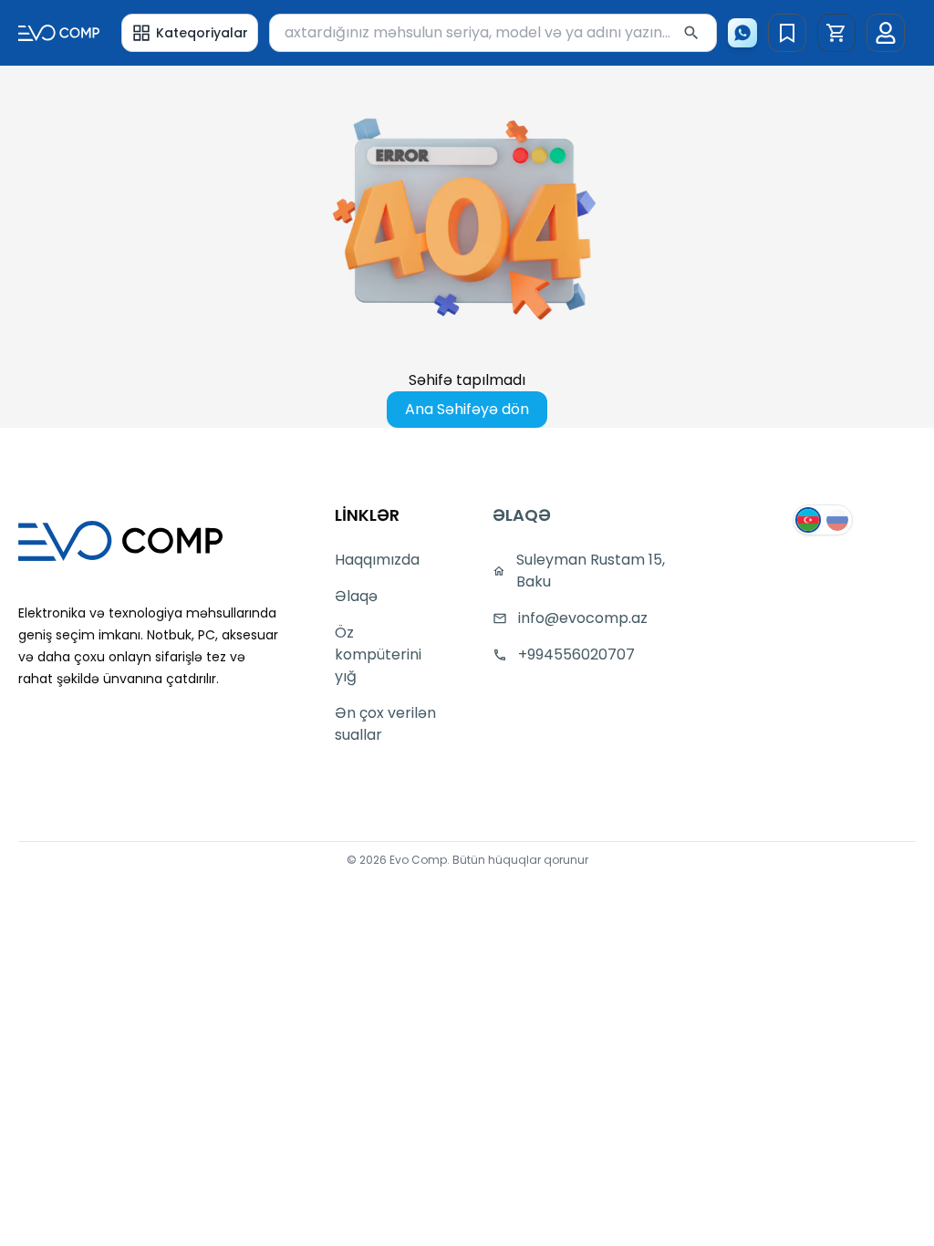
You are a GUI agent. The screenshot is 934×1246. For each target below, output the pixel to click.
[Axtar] (691, 32)
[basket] (836, 33)
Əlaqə (356, 596)
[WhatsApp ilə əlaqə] (742, 32)
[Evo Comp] (58, 32)
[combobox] (493, 33)
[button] (836, 33)
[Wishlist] (787, 33)
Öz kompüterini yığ (378, 654)
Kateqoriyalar (202, 33)
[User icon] (886, 33)
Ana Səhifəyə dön (467, 409)
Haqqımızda (377, 559)
